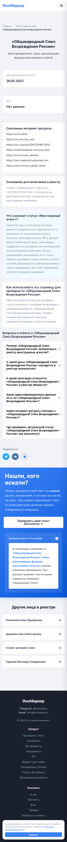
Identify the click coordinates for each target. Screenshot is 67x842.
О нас (33, 794)
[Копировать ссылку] (24, 456)
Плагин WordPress (33, 772)
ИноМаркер (13, 5)
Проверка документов (33, 777)
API (34, 756)
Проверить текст (33, 735)
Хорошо (33, 834)
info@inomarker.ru (37, 712)
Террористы (33, 751)
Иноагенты (33, 740)
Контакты (33, 799)
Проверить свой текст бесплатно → (33, 522)
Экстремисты (33, 746)
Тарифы (33, 810)
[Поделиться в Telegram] (5, 456)
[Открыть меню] (61, 6)
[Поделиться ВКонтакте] (15, 456)
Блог (33, 804)
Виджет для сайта (33, 761)
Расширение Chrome (33, 767)
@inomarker (40, 708)
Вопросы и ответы (33, 815)
